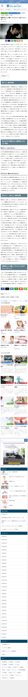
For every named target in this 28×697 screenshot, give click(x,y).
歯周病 (19, 672)
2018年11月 (4, 623)
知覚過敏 (5, 664)
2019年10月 (4, 586)
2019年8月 (4, 593)
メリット (14, 669)
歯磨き (7, 15)
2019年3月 (4, 610)
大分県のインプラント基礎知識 (9, 651)
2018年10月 (4, 627)
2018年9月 (4, 630)
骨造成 (15, 667)
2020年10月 (4, 546)
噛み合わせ (5, 677)
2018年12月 (4, 620)
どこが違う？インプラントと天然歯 (10, 529)
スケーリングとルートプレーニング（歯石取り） (13, 525)
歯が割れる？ (5, 514)
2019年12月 (4, 580)
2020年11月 (4, 543)
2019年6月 (4, 600)
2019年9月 (4, 590)
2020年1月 (4, 576)
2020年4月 (4, 566)
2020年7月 (4, 556)
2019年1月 (4, 617)
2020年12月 (4, 539)
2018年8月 (4, 634)
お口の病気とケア (6, 301)
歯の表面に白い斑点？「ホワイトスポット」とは (13, 517)
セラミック (19, 675)
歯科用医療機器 (22, 669)
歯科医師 (12, 677)
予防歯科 (5, 672)
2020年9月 (4, 549)
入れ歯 (17, 664)
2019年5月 (4, 603)
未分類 (3, 654)
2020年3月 (4, 570)
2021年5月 (4, 536)
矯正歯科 (11, 664)
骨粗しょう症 (12, 672)
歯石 (11, 15)
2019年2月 (4, 613)
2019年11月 (4, 583)
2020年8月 (4, 553)
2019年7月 (4, 596)
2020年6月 (4, 559)
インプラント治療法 (6, 647)
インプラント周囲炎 (7, 667)
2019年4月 (4, 607)
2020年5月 (4, 563)
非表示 (7, 75)
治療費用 (21, 667)
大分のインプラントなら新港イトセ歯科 (10, 465)
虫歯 (3, 15)
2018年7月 (4, 637)
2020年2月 (4, 573)
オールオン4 (5, 675)
